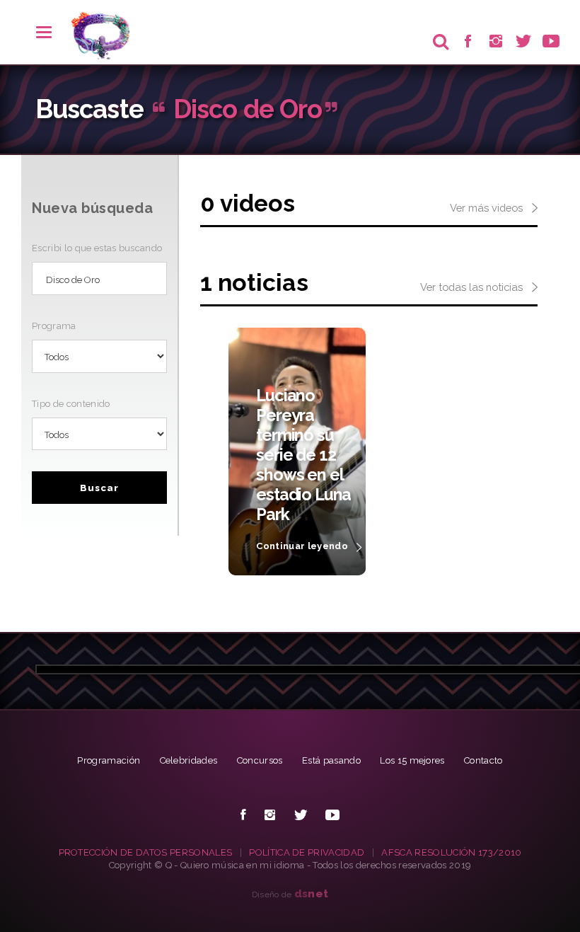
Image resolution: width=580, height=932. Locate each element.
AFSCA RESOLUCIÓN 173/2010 (451, 852)
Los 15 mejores (412, 760)
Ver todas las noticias (473, 287)
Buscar (99, 488)
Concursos (260, 760)
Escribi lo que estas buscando (97, 248)
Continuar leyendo (303, 546)
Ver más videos (488, 208)
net (311, 893)
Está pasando (331, 760)
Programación (108, 760)
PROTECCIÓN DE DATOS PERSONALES (146, 852)
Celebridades (189, 760)
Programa (54, 326)
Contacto (483, 760)
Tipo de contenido (71, 403)
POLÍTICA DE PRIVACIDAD (306, 852)
